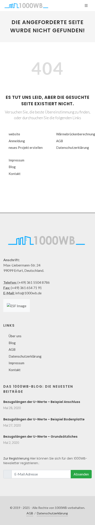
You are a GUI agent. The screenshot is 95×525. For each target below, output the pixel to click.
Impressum (16, 160)
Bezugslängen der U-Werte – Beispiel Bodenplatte (44, 419)
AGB (59, 141)
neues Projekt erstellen (26, 147)
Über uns (15, 336)
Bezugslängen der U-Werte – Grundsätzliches (40, 436)
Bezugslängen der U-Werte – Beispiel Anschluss (41, 402)
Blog (12, 167)
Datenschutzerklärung (72, 147)
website (14, 134)
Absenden (81, 474)
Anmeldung (17, 141)
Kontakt (15, 174)
